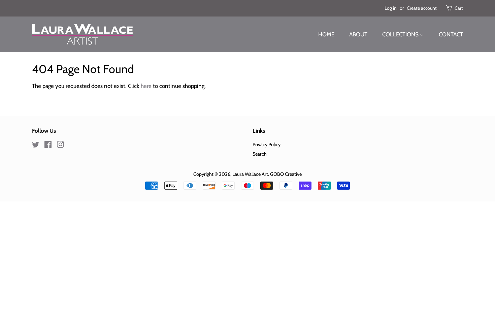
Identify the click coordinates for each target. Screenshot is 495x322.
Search (260, 154)
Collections (401, 34)
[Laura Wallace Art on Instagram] (60, 146)
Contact (451, 34)
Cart (459, 8)
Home (326, 34)
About (358, 34)
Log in (391, 8)
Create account (422, 8)
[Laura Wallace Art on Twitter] (35, 146)
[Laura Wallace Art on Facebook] (48, 146)
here (146, 86)
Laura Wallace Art (250, 174)
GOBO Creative (286, 174)
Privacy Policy (266, 144)
